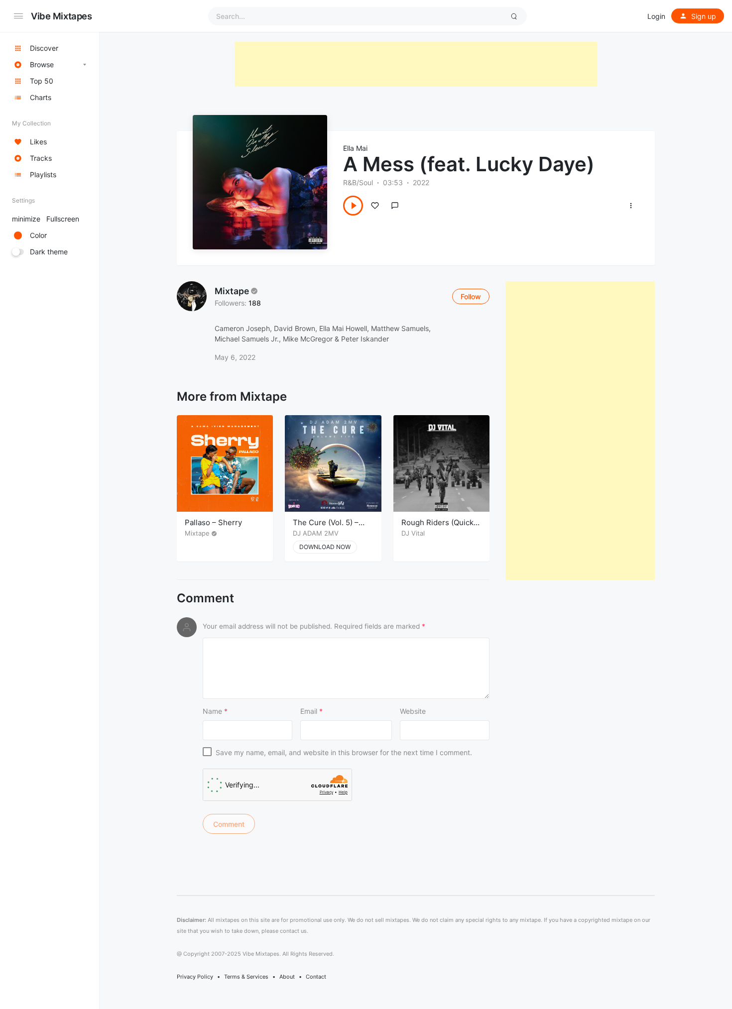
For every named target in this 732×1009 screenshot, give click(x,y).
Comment (205, 598)
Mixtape (232, 291)
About (287, 976)
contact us (293, 930)
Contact (316, 976)
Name (215, 711)
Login (656, 16)
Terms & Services (246, 976)
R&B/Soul (358, 182)
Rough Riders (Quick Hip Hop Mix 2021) (437, 527)
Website (413, 711)
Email (311, 711)
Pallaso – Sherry (213, 522)
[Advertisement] (416, 64)
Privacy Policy (195, 976)
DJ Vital (413, 533)
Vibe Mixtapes (61, 15)
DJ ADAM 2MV (316, 533)
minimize (45, 219)
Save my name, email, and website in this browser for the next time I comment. (344, 752)
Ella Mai (355, 148)
